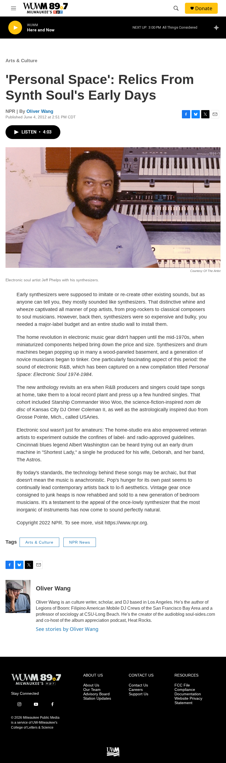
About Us (91, 685)
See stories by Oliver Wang (67, 629)
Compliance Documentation (187, 692)
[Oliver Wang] (18, 596)
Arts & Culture (21, 60)
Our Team (92, 690)
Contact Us (138, 685)
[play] (15, 27)
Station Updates (97, 698)
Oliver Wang (39, 111)
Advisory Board (96, 694)
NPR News (79, 542)
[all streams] (218, 28)
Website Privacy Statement (188, 700)
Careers (136, 690)
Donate (203, 8)
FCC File (182, 685)
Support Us (138, 694)
